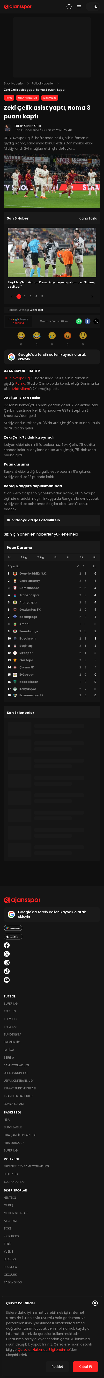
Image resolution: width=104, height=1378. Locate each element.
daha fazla (88, 218)
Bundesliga (12, 1034)
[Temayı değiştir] (93, 6)
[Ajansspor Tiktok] (7, 971)
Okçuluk (10, 1275)
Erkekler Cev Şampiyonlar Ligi (26, 1166)
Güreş (8, 1205)
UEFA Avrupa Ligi (27, 97)
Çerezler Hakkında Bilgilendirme (44, 1349)
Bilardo (10, 1259)
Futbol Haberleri (43, 83)
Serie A (9, 1057)
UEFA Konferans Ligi (19, 1081)
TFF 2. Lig (10, 1019)
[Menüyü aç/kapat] (79, 7)
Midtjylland (49, 97)
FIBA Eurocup (14, 1143)
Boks (8, 1228)
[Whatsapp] (79, 321)
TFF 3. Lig (10, 1027)
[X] (96, 321)
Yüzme (8, 1251)
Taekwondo (13, 1282)
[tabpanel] (52, 631)
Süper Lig (11, 1004)
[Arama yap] (69, 7)
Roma (9, 97)
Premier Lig (12, 1042)
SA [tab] (81, 557)
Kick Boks (11, 1236)
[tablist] (52, 557)
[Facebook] (87, 321)
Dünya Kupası (14, 1104)
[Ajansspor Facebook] (7, 945)
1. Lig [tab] (24, 557)
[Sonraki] (92, 296)
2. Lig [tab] (40, 557)
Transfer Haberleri (18, 1096)
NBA (7, 1120)
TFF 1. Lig (10, 1011)
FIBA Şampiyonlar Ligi (20, 1135)
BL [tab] (94, 557)
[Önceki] (12, 296)
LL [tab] (68, 557)
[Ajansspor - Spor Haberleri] (18, 7)
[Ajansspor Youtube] (7, 980)
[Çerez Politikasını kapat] (95, 1303)
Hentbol (10, 1198)
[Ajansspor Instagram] (7, 962)
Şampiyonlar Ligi (16, 1065)
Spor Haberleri (14, 83)
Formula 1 (11, 1267)
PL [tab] (55, 557)
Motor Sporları (16, 1213)
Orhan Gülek (33, 126)
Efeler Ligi (11, 1174)
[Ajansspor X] (7, 954)
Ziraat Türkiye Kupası (20, 1088)
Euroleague (13, 1127)
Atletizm (10, 1221)
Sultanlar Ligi (14, 1182)
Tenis (8, 1244)
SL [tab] (9, 557)
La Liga (9, 1050)
